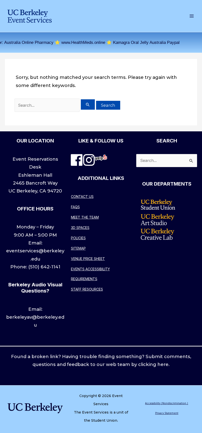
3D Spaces (80, 227)
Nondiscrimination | (175, 403)
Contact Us (82, 196)
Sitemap (78, 248)
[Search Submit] (88, 104)
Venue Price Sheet (88, 259)
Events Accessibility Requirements (90, 274)
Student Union (104, 420)
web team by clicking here (137, 364)
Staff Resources (87, 289)
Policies (78, 238)
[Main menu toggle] (191, 16)
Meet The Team (85, 217)
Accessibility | (153, 403)
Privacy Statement (166, 413)
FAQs (75, 207)
